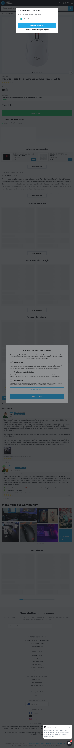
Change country (37, 25)
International (27, 19)
